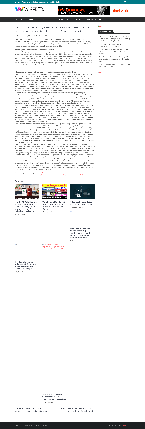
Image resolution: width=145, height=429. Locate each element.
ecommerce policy (33, 175)
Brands (53, 20)
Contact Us (91, 20)
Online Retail (42, 20)
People (69, 20)
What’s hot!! (20, 20)
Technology (79, 20)
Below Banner (39, 36)
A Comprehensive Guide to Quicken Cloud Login (81, 203)
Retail (30, 20)
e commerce (21, 175)
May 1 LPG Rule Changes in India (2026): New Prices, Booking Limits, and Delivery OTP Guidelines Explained (26, 206)
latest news (45, 175)
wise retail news (81, 175)
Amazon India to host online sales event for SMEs (41, 2)
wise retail (70, 175)
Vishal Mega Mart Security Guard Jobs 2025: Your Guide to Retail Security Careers (54, 205)
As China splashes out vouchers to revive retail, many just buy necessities (54, 396)
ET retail (44, 173)
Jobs (100, 20)
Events (61, 20)
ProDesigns (126, 425)
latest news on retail (57, 175)
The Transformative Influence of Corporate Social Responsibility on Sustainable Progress (25, 265)
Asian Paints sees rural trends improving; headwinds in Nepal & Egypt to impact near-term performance (80, 233)
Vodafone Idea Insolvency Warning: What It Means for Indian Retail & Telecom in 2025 (114, 59)
